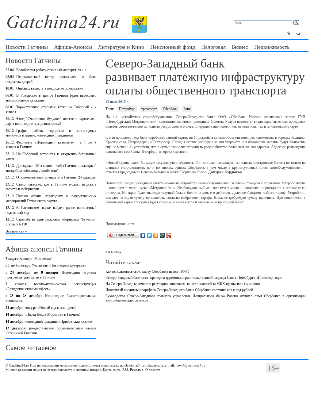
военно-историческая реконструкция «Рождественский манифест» (51, 286)
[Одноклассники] (156, 235)
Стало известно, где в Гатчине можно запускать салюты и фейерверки (51, 186)
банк (187, 108)
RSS (125, 369)
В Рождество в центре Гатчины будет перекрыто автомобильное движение (51, 97)
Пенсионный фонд (172, 46)
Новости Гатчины (27, 46)
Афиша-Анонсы (73, 46)
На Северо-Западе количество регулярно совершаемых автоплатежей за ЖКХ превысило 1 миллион (182, 283)
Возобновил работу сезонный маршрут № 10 (51, 69)
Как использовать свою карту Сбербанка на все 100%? (147, 271)
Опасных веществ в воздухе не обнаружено (49, 88)
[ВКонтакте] (143, 235)
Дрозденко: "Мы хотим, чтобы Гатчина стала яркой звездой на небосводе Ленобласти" (51, 168)
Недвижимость (271, 46)
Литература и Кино (121, 46)
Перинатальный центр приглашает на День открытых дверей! (51, 79)
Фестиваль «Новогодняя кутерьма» (46, 265)
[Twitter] (149, 235)
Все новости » (16, 231)
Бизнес (240, 46)
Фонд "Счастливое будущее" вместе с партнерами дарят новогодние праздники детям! (51, 121)
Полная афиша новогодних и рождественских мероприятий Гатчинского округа (51, 198)
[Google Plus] (169, 235)
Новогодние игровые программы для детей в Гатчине (51, 274)
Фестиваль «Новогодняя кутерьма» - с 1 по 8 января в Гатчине (51, 144)
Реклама (137, 369)
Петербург (127, 108)
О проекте (152, 369)
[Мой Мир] (162, 235)
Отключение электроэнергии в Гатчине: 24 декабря (55, 177)
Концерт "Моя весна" (29, 258)
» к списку (113, 251)
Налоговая (213, 46)
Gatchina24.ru (134, 365)
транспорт (149, 108)
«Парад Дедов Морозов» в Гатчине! (43, 314)
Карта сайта (112, 369)
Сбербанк (170, 108)
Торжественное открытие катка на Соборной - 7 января (51, 109)
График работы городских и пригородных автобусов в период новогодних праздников (51, 133)
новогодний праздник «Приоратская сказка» (49, 321)
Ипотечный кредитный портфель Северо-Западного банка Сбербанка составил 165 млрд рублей (179, 289)
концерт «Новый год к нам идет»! (41, 307)
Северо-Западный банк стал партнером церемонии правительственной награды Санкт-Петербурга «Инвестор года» (193, 277)
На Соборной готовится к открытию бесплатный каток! (51, 156)
